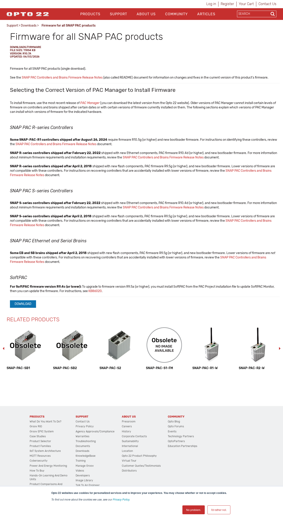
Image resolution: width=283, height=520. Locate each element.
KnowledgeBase (86, 455)
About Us (146, 14)
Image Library (84, 480)
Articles (206, 14)
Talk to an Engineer (88, 485)
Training (81, 460)
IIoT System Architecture (45, 451)
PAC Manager (89, 103)
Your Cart (246, 4)
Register (227, 4)
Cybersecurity (39, 460)
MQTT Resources (40, 455)
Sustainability (130, 441)
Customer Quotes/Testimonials (141, 465)
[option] (25, 348)
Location (127, 451)
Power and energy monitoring (48, 465)
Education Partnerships (182, 446)
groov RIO (36, 426)
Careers (127, 426)
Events (172, 431)
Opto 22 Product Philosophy (139, 455)
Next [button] (279, 348)
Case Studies (38, 436)
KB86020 (95, 291)
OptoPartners (176, 441)
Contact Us (267, 4)
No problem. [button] (193, 510)
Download (23, 304)
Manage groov (85, 465)
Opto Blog (174, 421)
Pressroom (129, 421)
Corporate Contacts (134, 436)
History (126, 431)
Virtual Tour (129, 460)
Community (176, 14)
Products (90, 14)
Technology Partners (181, 436)
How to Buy (37, 470)
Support (118, 14)
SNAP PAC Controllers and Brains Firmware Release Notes (62, 77)
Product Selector (40, 441)
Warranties (82, 436)
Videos (80, 470)
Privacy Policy (121, 499)
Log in (211, 4)
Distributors (129, 470)
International (130, 446)
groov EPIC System (42, 431)
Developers (83, 475)
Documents (83, 446)
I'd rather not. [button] (219, 510)
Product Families (40, 446)
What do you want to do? (45, 421)
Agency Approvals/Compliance (95, 431)
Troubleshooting (86, 441)
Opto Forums (176, 426)
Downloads (28, 25)
